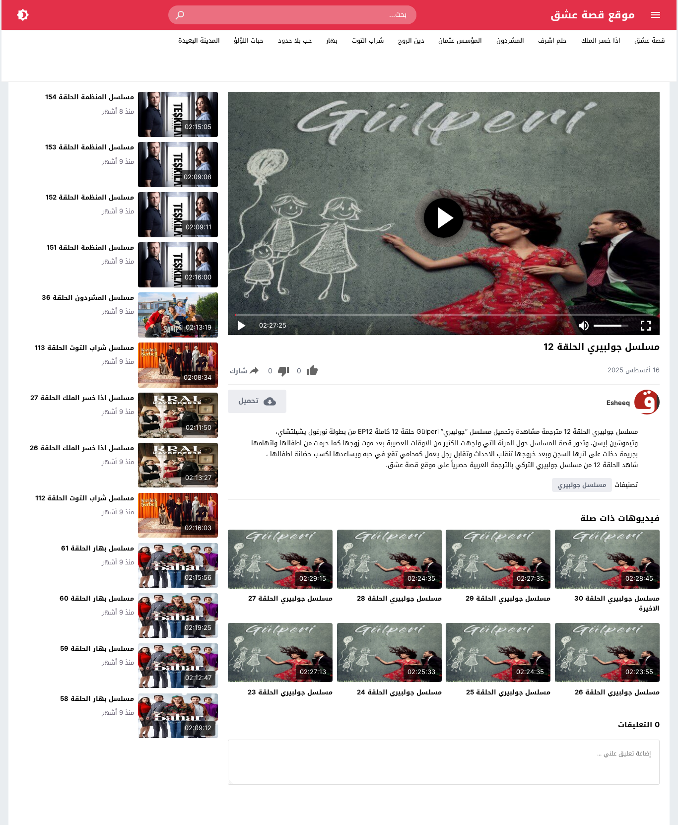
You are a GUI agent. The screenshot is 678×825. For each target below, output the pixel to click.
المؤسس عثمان (460, 40)
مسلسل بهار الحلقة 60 (97, 598)
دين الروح (411, 40)
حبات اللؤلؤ (249, 40)
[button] (180, 14)
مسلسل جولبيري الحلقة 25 (508, 692)
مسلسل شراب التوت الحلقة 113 (84, 348)
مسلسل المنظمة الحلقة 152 (90, 197)
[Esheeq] (647, 412)
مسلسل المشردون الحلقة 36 (88, 297)
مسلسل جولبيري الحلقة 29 (508, 598)
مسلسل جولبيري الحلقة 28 (399, 598)
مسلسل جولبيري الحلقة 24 (399, 692)
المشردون (510, 40)
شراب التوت (368, 40)
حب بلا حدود (295, 40)
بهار (332, 40)
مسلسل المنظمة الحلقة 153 (89, 147)
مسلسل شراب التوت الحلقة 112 (84, 498)
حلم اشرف (552, 40)
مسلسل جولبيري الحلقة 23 (290, 692)
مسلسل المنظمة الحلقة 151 (90, 247)
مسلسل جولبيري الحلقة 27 (290, 598)
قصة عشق (649, 40)
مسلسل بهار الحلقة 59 (97, 648)
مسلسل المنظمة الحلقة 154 (89, 97)
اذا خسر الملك (600, 40)
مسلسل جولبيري (582, 485)
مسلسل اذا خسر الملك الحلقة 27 (82, 398)
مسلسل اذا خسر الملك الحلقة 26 (82, 448)
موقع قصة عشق (592, 15)
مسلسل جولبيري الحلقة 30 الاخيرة (617, 603)
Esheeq (618, 403)
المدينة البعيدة (199, 40)
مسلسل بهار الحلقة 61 (97, 548)
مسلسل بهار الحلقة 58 (97, 698)
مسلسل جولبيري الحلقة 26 (617, 692)
